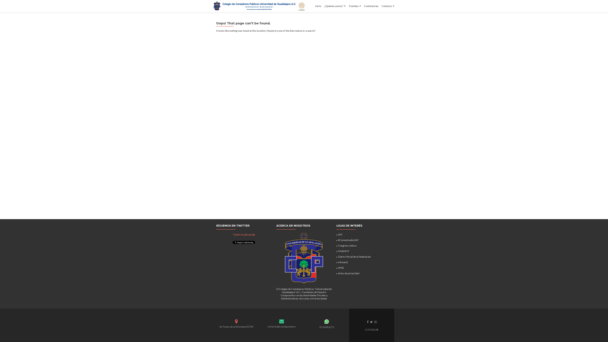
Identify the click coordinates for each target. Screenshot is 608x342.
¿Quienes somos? (333, 5)
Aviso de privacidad (348, 273)
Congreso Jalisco (347, 245)
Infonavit (343, 262)
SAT (340, 234)
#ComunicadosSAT (348, 239)
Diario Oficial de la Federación (354, 256)
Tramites (353, 5)
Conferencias (371, 5)
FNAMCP (343, 251)
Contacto (387, 5)
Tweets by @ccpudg (244, 234)
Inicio (318, 5)
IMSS (341, 267)
